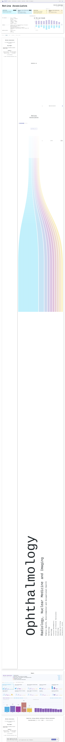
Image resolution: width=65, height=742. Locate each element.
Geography (13, 35)
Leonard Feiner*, (6, 730)
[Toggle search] (62, 1)
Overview (3, 35)
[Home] (2, 1)
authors (9, 1)
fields (27, 1)
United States (12, 30)
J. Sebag (11, 22)
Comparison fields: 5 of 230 (7, 676)
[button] (8, 687)
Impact (7, 35)
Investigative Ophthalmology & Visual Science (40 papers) (19, 28)
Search (6, 1)
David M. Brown (6, 731)
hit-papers (31, 1)
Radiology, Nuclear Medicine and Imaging (23, 10)
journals (19, 1)
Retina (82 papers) (13, 26)
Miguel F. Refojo (13, 23)
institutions (14, 1)
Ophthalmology (5, 10)
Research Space (18, 35)
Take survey (53, 739)
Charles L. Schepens (14, 18)
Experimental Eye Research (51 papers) (17, 27)
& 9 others (14, 731)
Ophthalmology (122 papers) (15, 25)
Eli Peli (11, 19)
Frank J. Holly (13, 20)
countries (23, 1)
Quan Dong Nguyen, (13, 730)
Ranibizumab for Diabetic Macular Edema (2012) (9, 48)
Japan (11, 31)
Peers (9, 35)
